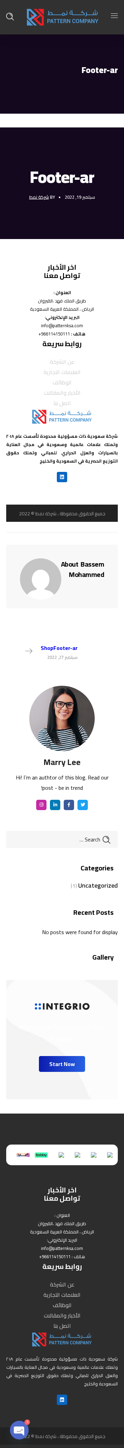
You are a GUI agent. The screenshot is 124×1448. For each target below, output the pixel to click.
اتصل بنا (62, 403)
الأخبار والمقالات (62, 392)
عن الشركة (62, 361)
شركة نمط (39, 197)
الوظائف (62, 382)
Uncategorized (98, 885)
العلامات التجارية (62, 372)
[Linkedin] (62, 477)
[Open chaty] (19, 1430)
